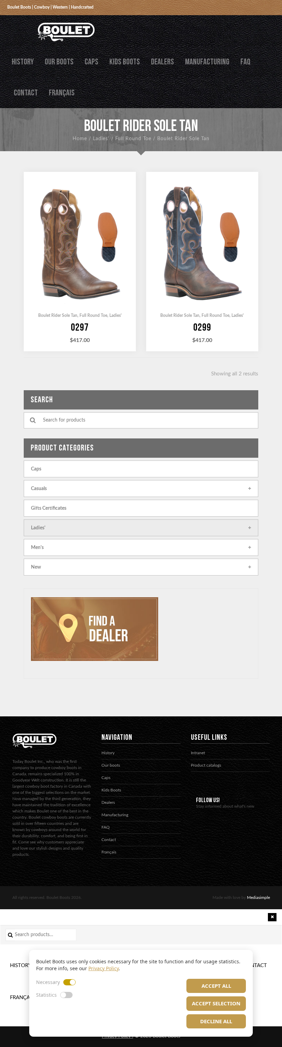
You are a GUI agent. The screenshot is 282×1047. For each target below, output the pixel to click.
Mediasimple (258, 897)
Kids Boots (124, 62)
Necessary (48, 982)
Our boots (59, 62)
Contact (26, 93)
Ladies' (101, 138)
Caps (91, 62)
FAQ (245, 62)
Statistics (46, 995)
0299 (202, 327)
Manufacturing (207, 62)
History (23, 62)
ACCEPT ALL (216, 985)
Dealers (162, 62)
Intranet (198, 753)
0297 (80, 327)
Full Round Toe (133, 138)
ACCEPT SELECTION (216, 1003)
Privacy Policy (103, 968)
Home (80, 138)
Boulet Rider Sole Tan (57, 315)
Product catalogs (206, 765)
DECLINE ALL (216, 1021)
